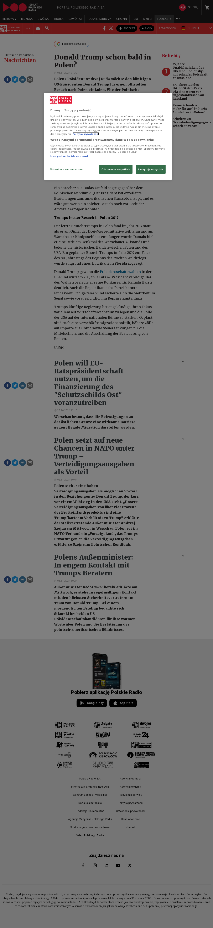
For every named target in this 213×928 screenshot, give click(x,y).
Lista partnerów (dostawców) (69, 155)
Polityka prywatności (86, 133)
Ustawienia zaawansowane (67, 169)
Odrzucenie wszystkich (116, 169)
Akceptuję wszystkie (150, 169)
